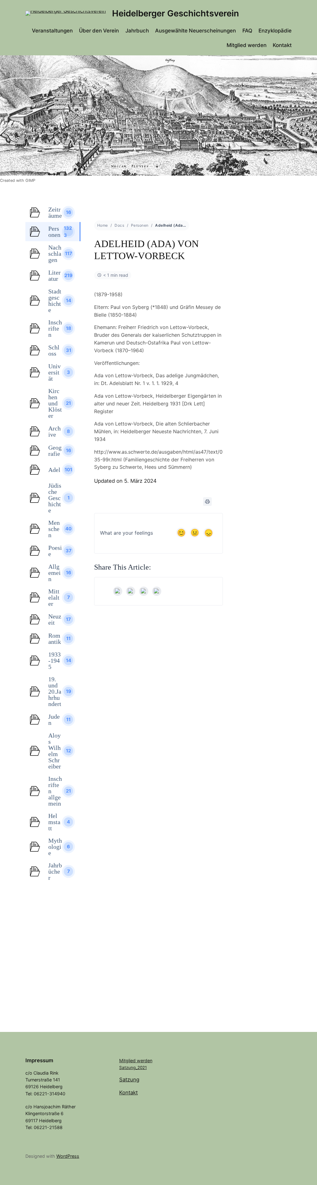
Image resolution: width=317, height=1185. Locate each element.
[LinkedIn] (143, 591)
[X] (130, 591)
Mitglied (128, 1060)
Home (102, 225)
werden (144, 1060)
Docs (119, 225)
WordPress (67, 1156)
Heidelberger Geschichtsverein (175, 13)
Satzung (129, 1079)
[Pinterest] (156, 591)
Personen (139, 225)
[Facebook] (117, 591)
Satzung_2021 (133, 1067)
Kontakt (128, 1092)
